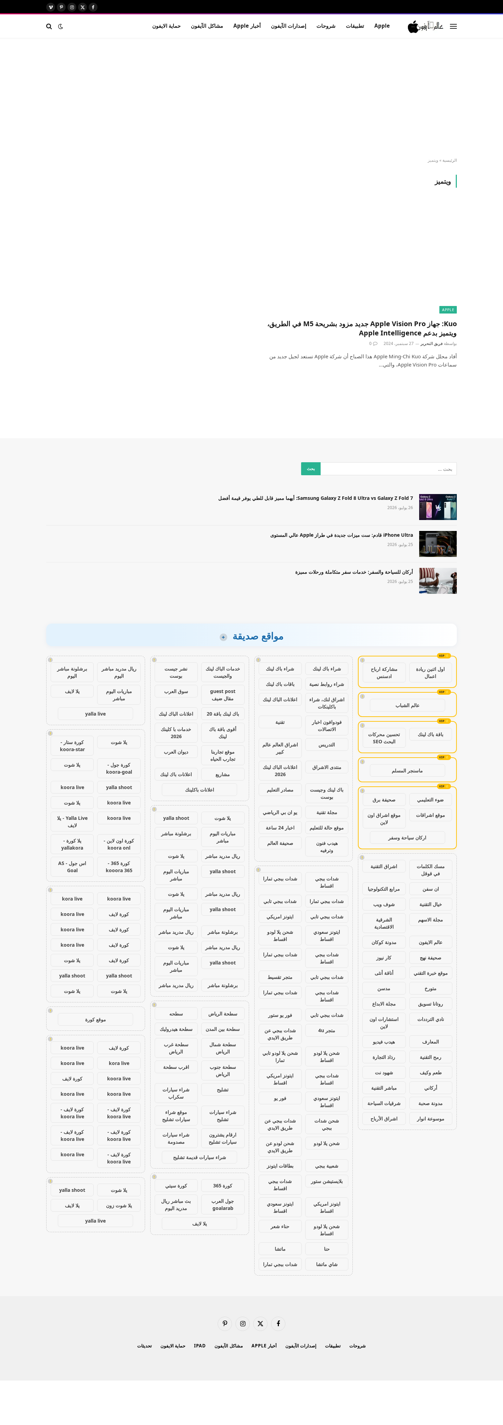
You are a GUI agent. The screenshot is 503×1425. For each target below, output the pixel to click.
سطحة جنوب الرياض (223, 1070)
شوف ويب (384, 904)
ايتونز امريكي (280, 916)
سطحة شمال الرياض (222, 1048)
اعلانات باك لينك (176, 774)
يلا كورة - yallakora (72, 844)
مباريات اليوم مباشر (223, 837)
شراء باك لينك (327, 668)
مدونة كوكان (384, 942)
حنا (327, 1249)
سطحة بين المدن (223, 1029)
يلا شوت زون (119, 1205)
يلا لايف (199, 1223)
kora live (72, 898)
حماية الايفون (166, 25)
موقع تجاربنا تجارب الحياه (222, 755)
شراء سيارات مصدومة (176, 1138)
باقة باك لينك (430, 734)
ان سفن (431, 888)
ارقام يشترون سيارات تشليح (223, 1138)
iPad (200, 1346)
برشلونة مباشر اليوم (72, 672)
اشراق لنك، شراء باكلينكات (327, 703)
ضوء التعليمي (430, 799)
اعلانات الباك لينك (280, 699)
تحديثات (144, 1346)
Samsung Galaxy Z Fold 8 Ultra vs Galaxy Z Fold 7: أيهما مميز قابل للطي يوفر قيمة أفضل (315, 498)
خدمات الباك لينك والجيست (223, 672)
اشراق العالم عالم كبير (280, 748)
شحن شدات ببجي (326, 1124)
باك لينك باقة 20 (223, 713)
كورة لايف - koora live (119, 1113)
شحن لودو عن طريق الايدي (280, 1147)
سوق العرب (176, 691)
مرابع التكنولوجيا (384, 888)
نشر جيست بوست (176, 672)
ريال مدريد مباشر (222, 856)
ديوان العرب (176, 751)
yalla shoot (176, 818)
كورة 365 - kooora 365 (119, 867)
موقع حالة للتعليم (327, 827)
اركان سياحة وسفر (407, 837)
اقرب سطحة (176, 1067)
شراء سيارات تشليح (222, 1115)
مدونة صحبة (430, 1103)
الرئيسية (449, 160)
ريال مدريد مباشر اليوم (119, 672)
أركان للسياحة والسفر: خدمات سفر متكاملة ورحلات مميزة (354, 572)
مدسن (383, 988)
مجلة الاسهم (430, 919)
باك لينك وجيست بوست (327, 793)
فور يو (280, 1098)
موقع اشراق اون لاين (384, 818)
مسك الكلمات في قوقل (431, 870)
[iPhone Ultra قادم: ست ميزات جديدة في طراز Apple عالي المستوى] (438, 544)
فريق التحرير (432, 343)
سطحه (176, 1013)
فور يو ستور (280, 1015)
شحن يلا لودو (327, 1143)
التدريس (327, 744)
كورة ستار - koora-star (72, 746)
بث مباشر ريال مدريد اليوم (176, 1204)
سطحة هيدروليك (176, 1029)
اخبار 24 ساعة (280, 827)
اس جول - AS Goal (72, 867)
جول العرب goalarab (222, 1204)
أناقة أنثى (384, 973)
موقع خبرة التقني (431, 973)
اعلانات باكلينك (199, 789)
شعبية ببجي (326, 1165)
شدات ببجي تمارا (280, 878)
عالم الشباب (408, 705)
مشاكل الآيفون (207, 25)
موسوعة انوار (430, 1118)
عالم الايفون (430, 942)
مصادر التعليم (280, 789)
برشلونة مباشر (176, 833)
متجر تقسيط (280, 977)
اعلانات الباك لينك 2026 (280, 770)
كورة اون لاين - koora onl (119, 844)
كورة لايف (119, 914)
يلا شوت (223, 818)
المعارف (430, 1041)
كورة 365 (222, 1185)
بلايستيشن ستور (327, 1181)
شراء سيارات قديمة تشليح (199, 1157)
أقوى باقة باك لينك (222, 733)
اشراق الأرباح (384, 1118)
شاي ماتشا (327, 1264)
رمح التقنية (430, 1057)
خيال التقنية (431, 904)
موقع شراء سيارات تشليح (176, 1115)
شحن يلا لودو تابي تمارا (280, 1056)
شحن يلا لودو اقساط (280, 935)
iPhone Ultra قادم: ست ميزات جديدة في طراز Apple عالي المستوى (341, 535)
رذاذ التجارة (384, 1057)
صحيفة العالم (280, 843)
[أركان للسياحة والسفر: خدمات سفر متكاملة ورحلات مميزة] (438, 581)
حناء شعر (280, 1226)
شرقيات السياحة (384, 1103)
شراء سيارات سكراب (176, 1093)
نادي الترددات (430, 1019)
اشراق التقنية (384, 866)
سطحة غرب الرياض (176, 1048)
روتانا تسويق (430, 1003)
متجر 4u (326, 1030)
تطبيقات (355, 25)
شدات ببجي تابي (280, 901)
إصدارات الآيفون (288, 25)
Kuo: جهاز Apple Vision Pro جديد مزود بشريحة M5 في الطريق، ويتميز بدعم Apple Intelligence (362, 328)
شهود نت (384, 1072)
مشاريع (223, 774)
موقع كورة (95, 1019)
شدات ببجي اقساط (327, 882)
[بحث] (49, 26)
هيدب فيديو (384, 1041)
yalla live (95, 713)
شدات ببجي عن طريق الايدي (280, 1034)
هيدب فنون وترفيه (327, 846)
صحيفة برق (384, 799)
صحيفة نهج (430, 957)
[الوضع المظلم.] (60, 26)
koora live (72, 787)
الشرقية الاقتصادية (384, 923)
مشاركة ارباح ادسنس (384, 672)
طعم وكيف (431, 1072)
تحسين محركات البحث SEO (384, 738)
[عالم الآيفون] (426, 26)
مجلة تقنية (327, 812)
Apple (382, 25)
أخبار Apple (247, 25)
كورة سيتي (176, 1185)
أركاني (430, 1087)
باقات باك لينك (280, 684)
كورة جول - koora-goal (119, 768)
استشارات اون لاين (384, 1022)
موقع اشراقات (430, 815)
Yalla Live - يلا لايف (72, 821)
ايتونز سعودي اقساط (326, 935)
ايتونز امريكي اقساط (280, 1079)
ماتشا (280, 1249)
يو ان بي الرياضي (280, 812)
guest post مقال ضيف (222, 695)
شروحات (326, 25)
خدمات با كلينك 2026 (176, 733)
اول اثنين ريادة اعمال (430, 672)
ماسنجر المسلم (407, 770)
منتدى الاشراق (326, 767)
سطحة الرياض (222, 1013)
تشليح (223, 1089)
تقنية (280, 722)
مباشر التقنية (384, 1087)
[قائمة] (453, 26)
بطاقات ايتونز (280, 1165)
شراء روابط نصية (326, 684)
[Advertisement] (251, 98)
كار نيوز (383, 957)
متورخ (431, 988)
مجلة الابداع (384, 1003)
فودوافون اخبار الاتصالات (327, 725)
